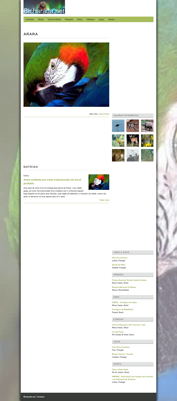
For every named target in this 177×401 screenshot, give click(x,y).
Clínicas (90, 19)
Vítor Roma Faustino (121, 347)
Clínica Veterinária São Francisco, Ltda (128, 325)
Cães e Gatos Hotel (120, 369)
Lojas (101, 19)
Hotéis (111, 19)
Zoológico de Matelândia (122, 309)
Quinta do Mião (118, 265)
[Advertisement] (110, 7)
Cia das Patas (118, 332)
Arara (101, 114)
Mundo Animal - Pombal (122, 354)
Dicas (41, 19)
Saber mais (104, 200)
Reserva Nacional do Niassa (124, 287)
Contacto (40, 397)
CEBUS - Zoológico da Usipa (124, 302)
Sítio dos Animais (119, 258)
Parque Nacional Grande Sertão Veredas (129, 280)
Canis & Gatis (54, 19)
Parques (69, 19)
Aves (107, 114)
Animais (30, 19)
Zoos (79, 19)
